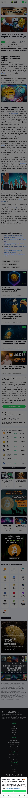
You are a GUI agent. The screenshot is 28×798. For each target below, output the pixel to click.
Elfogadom (14, 791)
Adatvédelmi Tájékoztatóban (13, 788)
